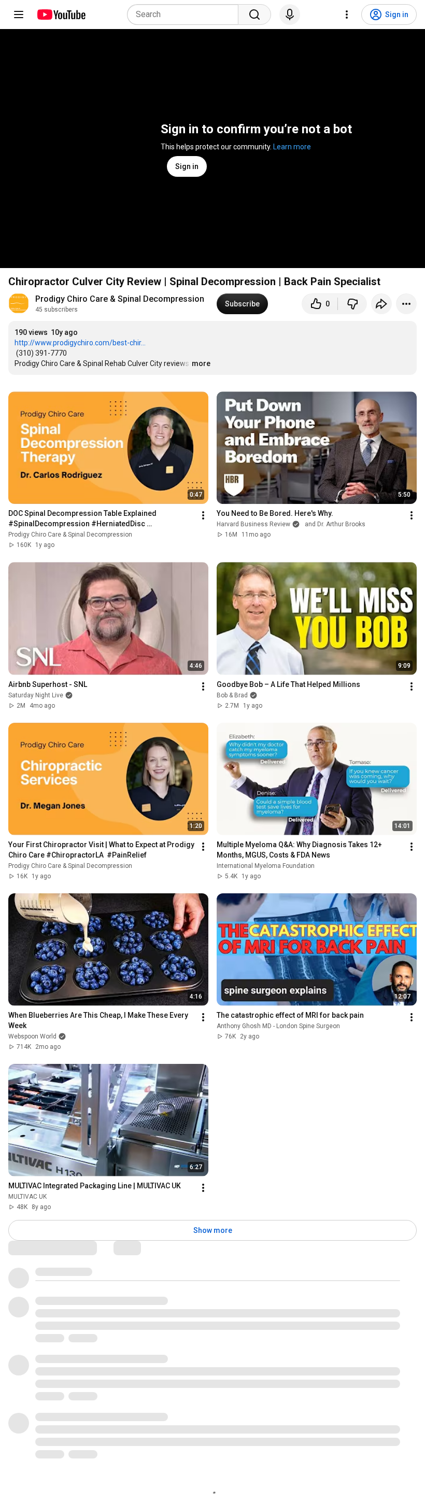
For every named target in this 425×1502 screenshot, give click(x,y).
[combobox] (186, 14)
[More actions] (406, 303)
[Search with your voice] (289, 14)
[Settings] (347, 14)
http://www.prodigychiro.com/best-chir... (80, 343)
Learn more (292, 147)
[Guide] (18, 14)
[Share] (381, 303)
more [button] (201, 363)
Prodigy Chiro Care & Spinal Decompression (119, 299)
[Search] (254, 14)
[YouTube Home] (61, 14)
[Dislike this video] (352, 303)
